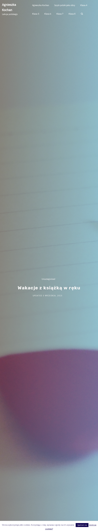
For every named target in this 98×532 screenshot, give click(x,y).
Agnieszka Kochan (40, 5)
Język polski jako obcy (64, 5)
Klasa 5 (35, 14)
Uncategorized (48, 279)
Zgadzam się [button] (82, 525)
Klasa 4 (83, 5)
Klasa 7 (59, 14)
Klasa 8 (72, 14)
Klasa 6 (47, 14)
